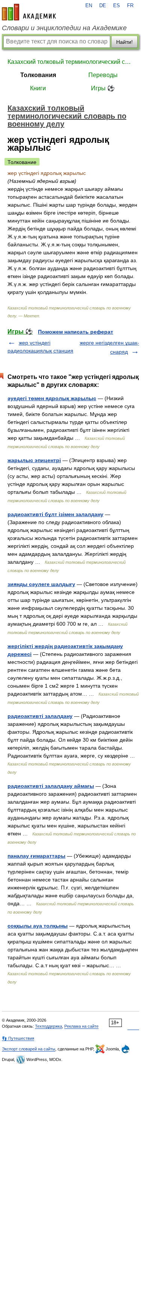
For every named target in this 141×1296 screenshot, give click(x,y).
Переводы (103, 75)
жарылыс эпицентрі (34, 460)
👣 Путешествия (18, 1038)
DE (102, 5)
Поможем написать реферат (75, 332)
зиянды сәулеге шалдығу (41, 584)
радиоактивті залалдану (40, 716)
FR (130, 5)
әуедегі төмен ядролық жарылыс (52, 398)
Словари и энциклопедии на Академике (64, 28)
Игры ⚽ (103, 88)
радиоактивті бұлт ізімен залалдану (55, 514)
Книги (38, 88)
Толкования (38, 75)
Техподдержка (48, 1026)
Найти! (124, 42)
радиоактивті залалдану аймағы (51, 786)
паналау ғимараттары (36, 856)
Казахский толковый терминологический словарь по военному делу (70, 62)
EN (88, 5)
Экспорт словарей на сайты (28, 1049)
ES (116, 5)
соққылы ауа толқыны (38, 926)
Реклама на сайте (81, 1026)
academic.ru (29, 12)
